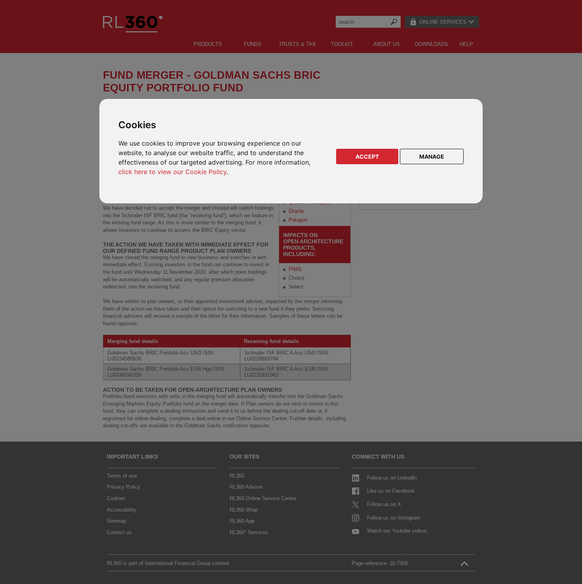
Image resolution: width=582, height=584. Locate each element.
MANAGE (431, 156)
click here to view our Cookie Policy (172, 172)
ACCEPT (367, 156)
